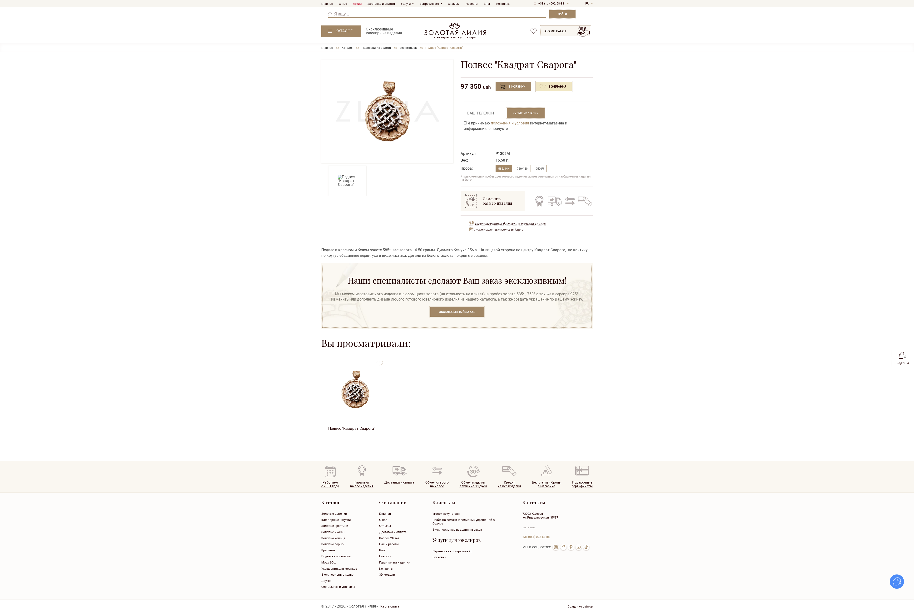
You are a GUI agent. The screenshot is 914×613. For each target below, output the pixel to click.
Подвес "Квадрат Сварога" (351, 428)
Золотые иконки (333, 532)
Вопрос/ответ (429, 3)
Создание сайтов (580, 606)
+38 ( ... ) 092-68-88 (551, 3)
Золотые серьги (332, 544)
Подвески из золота (336, 556)
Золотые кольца (333, 538)
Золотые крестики (334, 526)
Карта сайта (389, 606)
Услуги (406, 3)
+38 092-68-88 (536, 537)
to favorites (379, 362)
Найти (562, 13)
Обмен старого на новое (569, 201)
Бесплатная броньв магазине (546, 484)
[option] (387, 111)
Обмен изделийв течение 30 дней (473, 484)
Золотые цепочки (334, 513)
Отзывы (454, 3)
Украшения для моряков (339, 568)
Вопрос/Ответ (389, 538)
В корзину (517, 86)
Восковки (439, 557)
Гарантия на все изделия (539, 201)
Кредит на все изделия (584, 201)
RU (587, 3)
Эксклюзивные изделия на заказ (457, 529)
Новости (472, 3)
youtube (579, 547)
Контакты (503, 3)
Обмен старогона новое (437, 484)
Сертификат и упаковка (338, 586)
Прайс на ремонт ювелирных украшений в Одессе (463, 521)
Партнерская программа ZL (452, 551)
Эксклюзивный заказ (457, 312)
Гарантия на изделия (394, 562)
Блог (487, 3)
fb (563, 547)
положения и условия (510, 123)
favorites (533, 31)
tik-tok (586, 547)
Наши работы (389, 544)
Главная (327, 3)
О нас (343, 3)
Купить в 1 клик (525, 113)
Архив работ (555, 31)
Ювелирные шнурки (336, 520)
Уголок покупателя (446, 513)
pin (571, 547)
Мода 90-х (328, 562)
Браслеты (328, 550)
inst (556, 547)
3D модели (387, 574)
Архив (357, 3)
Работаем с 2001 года (330, 484)
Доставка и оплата (381, 3)
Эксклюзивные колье (337, 574)
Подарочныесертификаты (582, 484)
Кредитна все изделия (509, 484)
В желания (557, 86)
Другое (326, 581)
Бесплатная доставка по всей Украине (554, 201)
